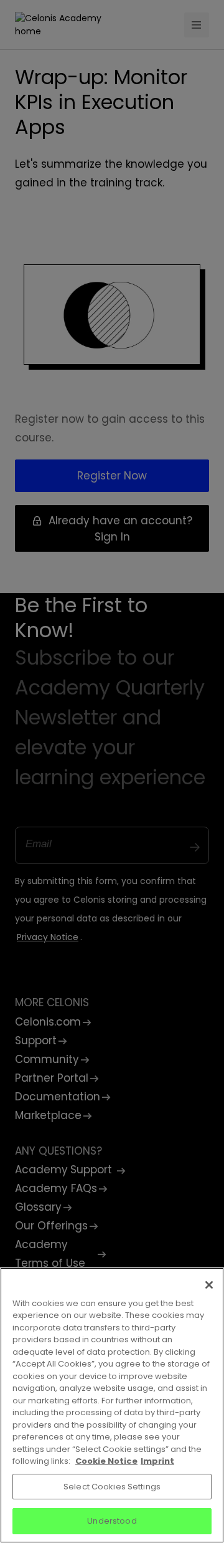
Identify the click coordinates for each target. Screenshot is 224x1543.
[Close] (209, 1285)
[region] (112, 1405)
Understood (111, 1521)
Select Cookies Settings (112, 1487)
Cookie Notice (106, 1461)
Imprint (157, 1461)
